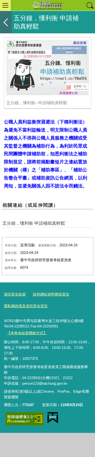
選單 (5, 5)
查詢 (89, 5)
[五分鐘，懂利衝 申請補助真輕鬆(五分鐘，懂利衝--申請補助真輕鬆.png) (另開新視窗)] (47, 67)
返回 (6, 22)
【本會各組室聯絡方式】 (27, 333)
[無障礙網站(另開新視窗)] (25, 419)
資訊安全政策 (15, 294)
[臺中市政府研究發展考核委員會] (47, 5)
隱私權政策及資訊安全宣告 (26, 306)
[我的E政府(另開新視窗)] (53, 417)
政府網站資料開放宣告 (51, 294)
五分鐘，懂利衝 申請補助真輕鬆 (33, 223)
